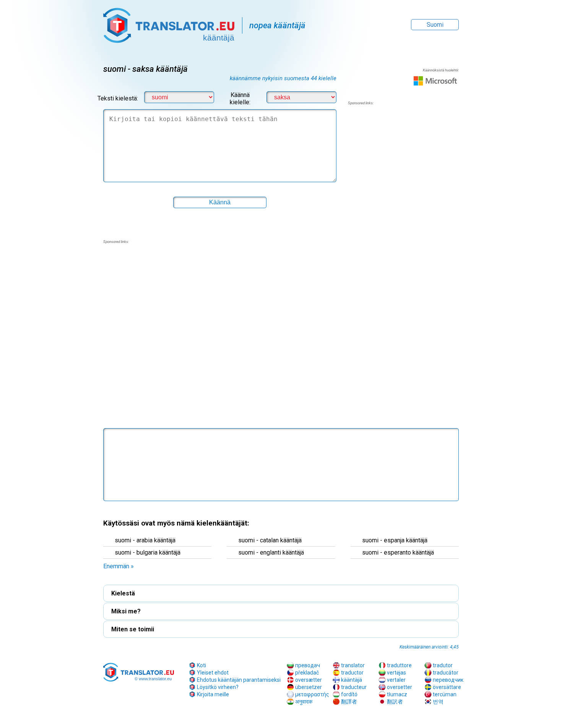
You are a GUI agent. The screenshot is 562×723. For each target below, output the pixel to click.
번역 (438, 702)
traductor (352, 673)
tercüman (444, 694)
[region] (403, 167)
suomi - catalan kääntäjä (270, 540)
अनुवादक (303, 702)
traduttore (399, 665)
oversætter (308, 680)
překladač (307, 673)
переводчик (448, 680)
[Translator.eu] (168, 21)
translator (353, 665)
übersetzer (308, 687)
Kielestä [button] (123, 593)
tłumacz (397, 694)
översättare (447, 687)
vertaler (396, 680)
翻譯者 (349, 702)
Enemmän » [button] (118, 566)
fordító (349, 694)
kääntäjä (351, 680)
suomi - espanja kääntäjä (394, 540)
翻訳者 (395, 702)
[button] (281, 361)
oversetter (399, 687)
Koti (201, 665)
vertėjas (396, 673)
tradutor (443, 665)
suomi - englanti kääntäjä (271, 552)
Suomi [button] (435, 24)
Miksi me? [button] (126, 611)
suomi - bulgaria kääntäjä (147, 552)
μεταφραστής (312, 694)
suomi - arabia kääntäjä (145, 540)
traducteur (354, 687)
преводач (307, 665)
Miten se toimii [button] (132, 629)
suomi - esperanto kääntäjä (398, 552)
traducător (445, 673)
